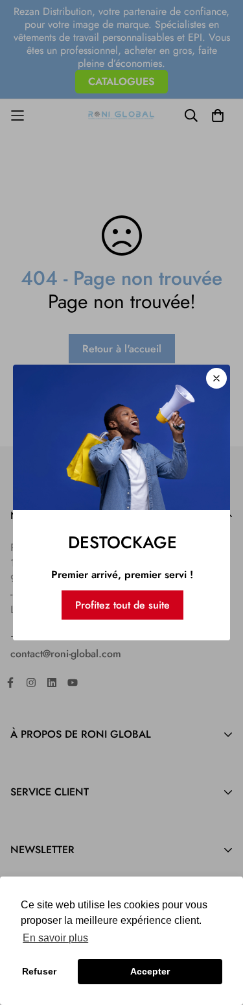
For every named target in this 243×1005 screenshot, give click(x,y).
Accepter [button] (150, 971)
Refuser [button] (39, 971)
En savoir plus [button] (55, 937)
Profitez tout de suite (122, 605)
